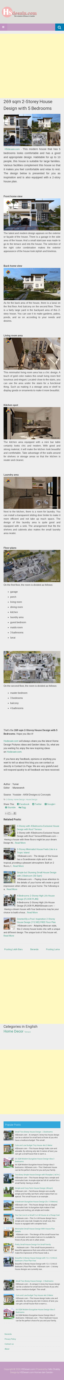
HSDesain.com (28, 1369)
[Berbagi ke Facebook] (14, 813)
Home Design (19, 799)
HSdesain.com (12, 149)
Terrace (27, 1032)
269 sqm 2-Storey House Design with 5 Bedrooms (28, 105)
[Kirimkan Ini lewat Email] (6, 813)
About (7, 1349)
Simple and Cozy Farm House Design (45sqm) (34, 1188)
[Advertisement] (32, 66)
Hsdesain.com (11, 741)
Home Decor (14, 1031)
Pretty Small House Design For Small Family (33, 1244)
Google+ (51, 804)
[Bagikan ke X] (12, 813)
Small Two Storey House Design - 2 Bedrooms (34, 1132)
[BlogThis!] (9, 813)
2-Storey (9, 799)
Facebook (24, 804)
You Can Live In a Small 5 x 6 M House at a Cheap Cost (37, 1215)
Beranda (34, 949)
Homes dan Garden (43, 1372)
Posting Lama (53, 949)
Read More (20, 842)
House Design (31, 799)
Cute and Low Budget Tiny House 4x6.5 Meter (33, 1145)
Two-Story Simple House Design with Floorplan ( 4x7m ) (37, 1175)
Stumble (11, 807)
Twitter (38, 804)
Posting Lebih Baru (13, 949)
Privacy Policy (10, 1339)
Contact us (9, 1344)
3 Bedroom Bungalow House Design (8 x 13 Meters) (36, 1202)
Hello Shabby (54, 1369)
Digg (23, 807)
